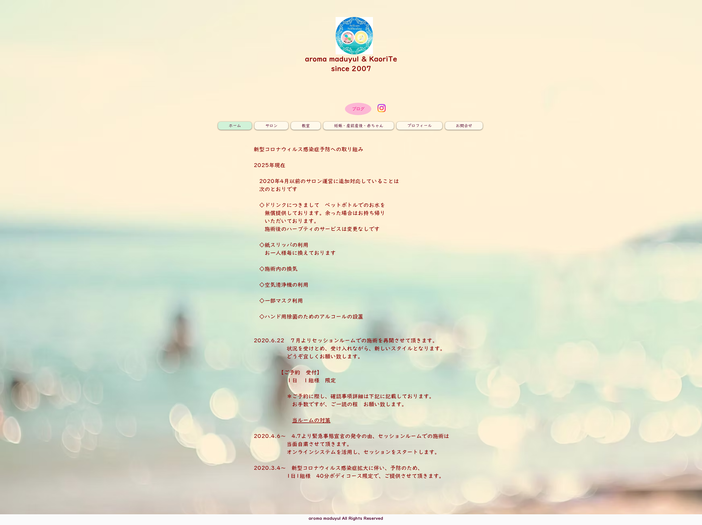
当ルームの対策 (311, 420)
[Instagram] (381, 108)
